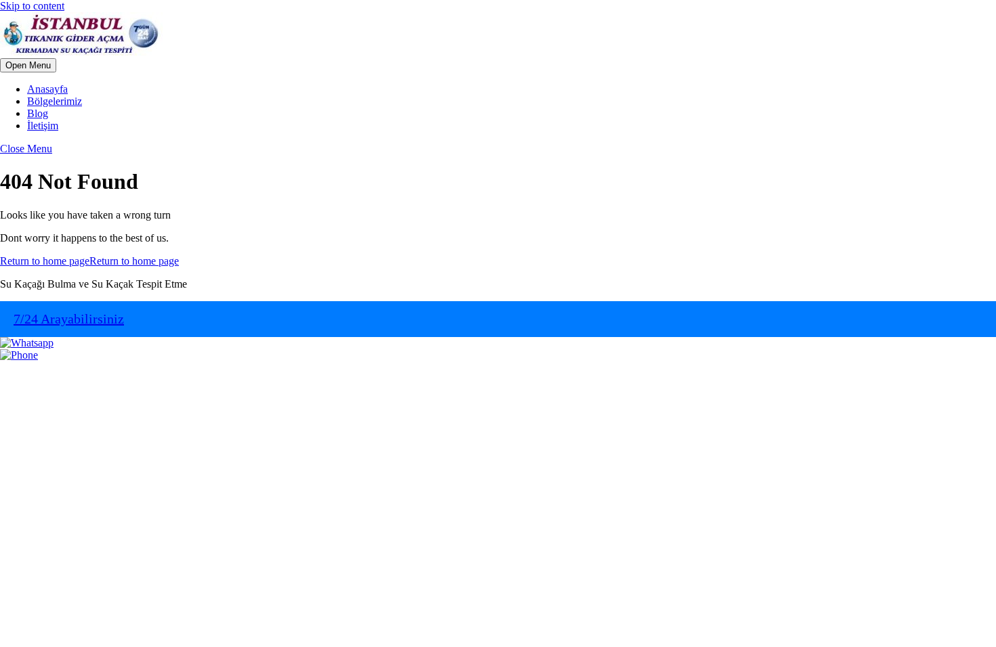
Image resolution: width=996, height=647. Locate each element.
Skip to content (32, 6)
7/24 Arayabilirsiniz (69, 318)
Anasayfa (47, 89)
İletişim (42, 125)
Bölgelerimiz (54, 101)
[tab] (28, 65)
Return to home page (89, 261)
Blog (37, 113)
